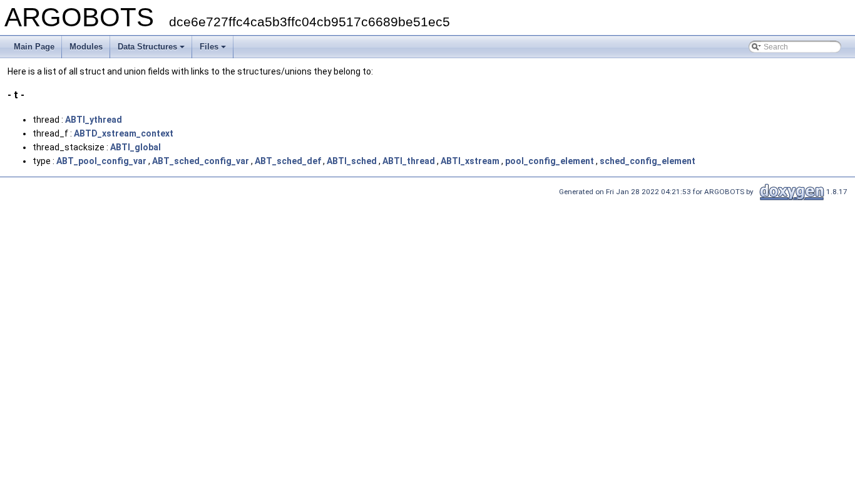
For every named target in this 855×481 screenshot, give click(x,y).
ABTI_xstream (470, 161)
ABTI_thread (408, 161)
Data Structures (147, 46)
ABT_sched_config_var (200, 161)
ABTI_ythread (93, 120)
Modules (86, 46)
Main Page (34, 46)
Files (209, 46)
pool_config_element (549, 161)
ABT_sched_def (288, 161)
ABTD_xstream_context (123, 133)
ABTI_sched (352, 161)
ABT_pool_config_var (101, 161)
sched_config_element (647, 161)
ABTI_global (135, 147)
